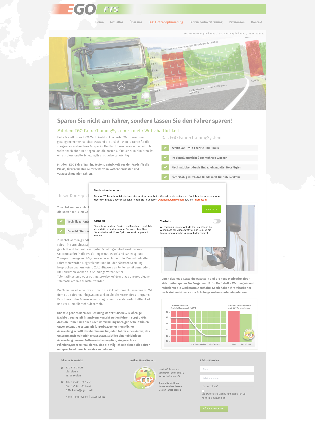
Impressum (200, 199)
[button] (211, 209)
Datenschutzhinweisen (171, 199)
